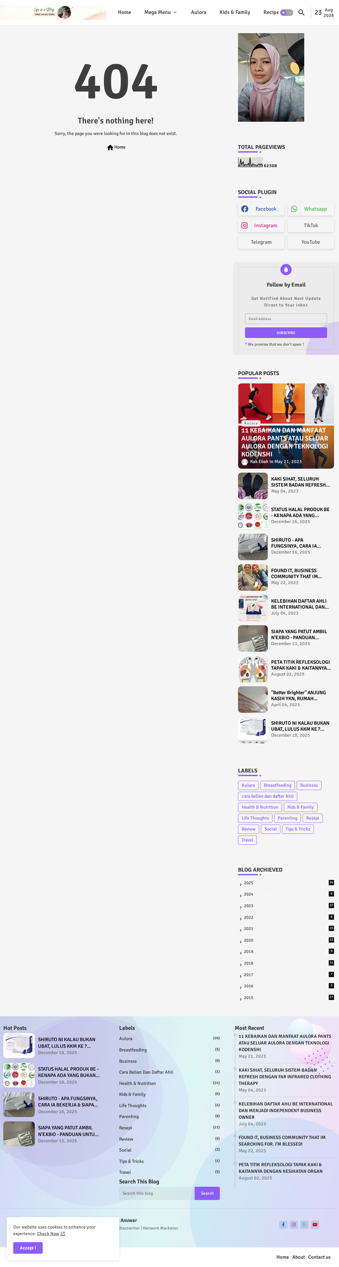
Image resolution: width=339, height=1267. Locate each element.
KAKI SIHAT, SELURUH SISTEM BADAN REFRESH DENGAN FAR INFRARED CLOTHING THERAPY (298, 482)
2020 (288, 940)
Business (309, 785)
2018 (288, 963)
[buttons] (283, 1225)
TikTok (311, 225)
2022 (288, 917)
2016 (288, 986)
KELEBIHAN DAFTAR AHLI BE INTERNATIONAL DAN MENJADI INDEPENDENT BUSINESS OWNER (299, 604)
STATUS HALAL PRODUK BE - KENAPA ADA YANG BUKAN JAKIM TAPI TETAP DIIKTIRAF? (300, 512)
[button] (286, 12)
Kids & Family (234, 12)
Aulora (198, 12)
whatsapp (315, 209)
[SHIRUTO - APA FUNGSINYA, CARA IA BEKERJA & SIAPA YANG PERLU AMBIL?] (253, 547)
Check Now (48, 1233)
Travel (247, 840)
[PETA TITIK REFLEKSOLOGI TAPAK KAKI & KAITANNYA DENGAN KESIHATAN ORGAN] (253, 669)
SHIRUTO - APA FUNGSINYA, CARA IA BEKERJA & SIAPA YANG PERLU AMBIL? (296, 543)
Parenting (287, 818)
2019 (288, 951)
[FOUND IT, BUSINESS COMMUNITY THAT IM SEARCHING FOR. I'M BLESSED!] (253, 577)
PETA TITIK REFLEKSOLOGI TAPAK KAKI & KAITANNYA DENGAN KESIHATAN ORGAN (300, 665)
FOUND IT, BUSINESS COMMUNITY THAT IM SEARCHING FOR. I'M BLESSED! (294, 573)
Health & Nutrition (260, 807)
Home (124, 12)
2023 (288, 905)
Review (249, 829)
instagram (265, 225)
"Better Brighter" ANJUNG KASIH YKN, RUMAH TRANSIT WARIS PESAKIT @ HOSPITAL (298, 695)
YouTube (311, 242)
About (298, 1257)
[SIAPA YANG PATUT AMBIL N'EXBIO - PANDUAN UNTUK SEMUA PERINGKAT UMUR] (253, 638)
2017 (288, 974)
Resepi (312, 818)
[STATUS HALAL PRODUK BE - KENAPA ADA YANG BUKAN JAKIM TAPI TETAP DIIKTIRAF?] (253, 516)
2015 (288, 997)
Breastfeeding (277, 785)
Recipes (272, 12)
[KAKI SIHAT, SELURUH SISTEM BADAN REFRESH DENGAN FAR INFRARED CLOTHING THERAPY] (253, 486)
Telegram (261, 242)
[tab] (124, 12)
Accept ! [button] (28, 1248)
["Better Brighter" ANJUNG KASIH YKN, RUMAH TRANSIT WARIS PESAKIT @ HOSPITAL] (253, 699)
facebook (266, 209)
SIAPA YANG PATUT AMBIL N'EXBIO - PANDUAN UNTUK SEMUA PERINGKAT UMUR (300, 634)
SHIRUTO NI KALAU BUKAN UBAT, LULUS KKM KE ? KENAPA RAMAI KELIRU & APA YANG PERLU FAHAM (300, 726)
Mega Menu (157, 12)
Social (271, 829)
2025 (288, 883)
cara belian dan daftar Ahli (268, 796)
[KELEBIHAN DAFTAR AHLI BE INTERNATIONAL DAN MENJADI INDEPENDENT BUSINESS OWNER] (253, 608)
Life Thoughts (255, 818)
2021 (288, 928)
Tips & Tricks (298, 829)
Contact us (319, 1257)
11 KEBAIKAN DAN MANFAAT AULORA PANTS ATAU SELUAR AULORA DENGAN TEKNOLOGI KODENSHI (285, 1043)
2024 (288, 894)
